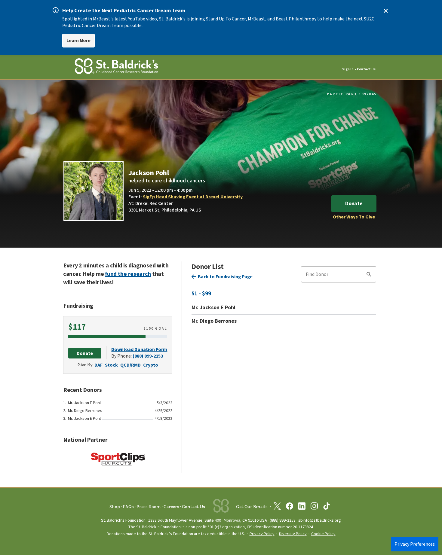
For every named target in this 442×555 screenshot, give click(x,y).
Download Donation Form (139, 349)
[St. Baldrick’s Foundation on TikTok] (326, 507)
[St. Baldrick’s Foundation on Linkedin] (301, 507)
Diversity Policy (293, 534)
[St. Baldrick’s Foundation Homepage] (116, 67)
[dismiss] (385, 10)
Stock (111, 365)
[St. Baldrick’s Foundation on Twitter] (277, 507)
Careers (171, 506)
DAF (98, 365)
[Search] (369, 275)
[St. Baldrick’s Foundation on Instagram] (314, 507)
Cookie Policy (323, 534)
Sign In (348, 69)
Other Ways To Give (354, 217)
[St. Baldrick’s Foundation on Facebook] (289, 507)
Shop (114, 506)
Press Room (149, 506)
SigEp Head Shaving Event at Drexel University (193, 197)
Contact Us (366, 69)
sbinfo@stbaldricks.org (319, 520)
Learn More (78, 40)
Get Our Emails (252, 506)
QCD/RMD (130, 365)
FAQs (128, 506)
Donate (354, 203)
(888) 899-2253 (148, 356)
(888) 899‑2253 (283, 520)
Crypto (150, 365)
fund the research (128, 274)
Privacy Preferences (414, 544)
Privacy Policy (262, 534)
